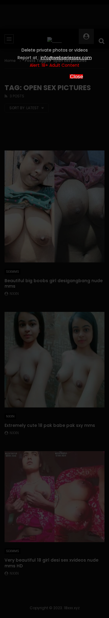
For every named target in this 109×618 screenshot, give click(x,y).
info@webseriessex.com (66, 58)
